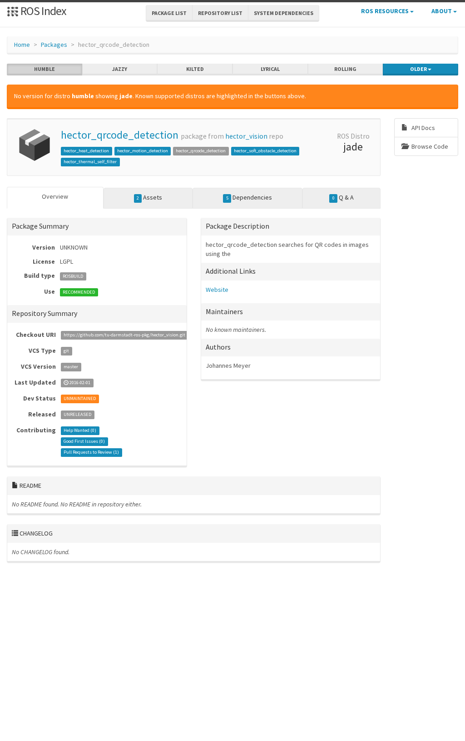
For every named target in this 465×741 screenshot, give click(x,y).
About (442, 11)
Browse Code (429, 146)
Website (217, 289)
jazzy (119, 68)
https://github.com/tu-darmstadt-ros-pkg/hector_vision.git (124, 335)
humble (44, 68)
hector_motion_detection (142, 151)
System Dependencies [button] (283, 13)
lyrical (270, 68)
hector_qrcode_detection (119, 135)
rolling (345, 68)
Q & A (343, 197)
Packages (54, 44)
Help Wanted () (80, 431)
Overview (55, 196)
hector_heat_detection (86, 151)
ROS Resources (385, 11)
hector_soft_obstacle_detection (265, 151)
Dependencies (249, 197)
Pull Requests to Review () (91, 453)
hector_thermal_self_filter (90, 162)
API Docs (422, 128)
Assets (149, 197)
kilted (195, 68)
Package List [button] (169, 13)
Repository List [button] (220, 13)
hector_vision (246, 136)
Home (22, 44)
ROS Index (42, 10)
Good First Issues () (84, 442)
